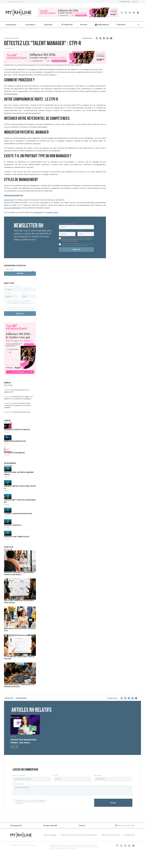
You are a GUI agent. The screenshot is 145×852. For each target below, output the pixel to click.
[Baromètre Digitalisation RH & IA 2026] (7, 437)
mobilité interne (52, 212)
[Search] (138, 25)
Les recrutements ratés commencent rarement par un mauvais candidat (17, 405)
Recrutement (14, 38)
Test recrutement (21, 698)
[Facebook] (121, 12)
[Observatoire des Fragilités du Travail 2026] (7, 426)
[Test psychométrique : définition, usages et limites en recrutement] (20, 645)
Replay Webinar (103, 24)
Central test (9, 698)
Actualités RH (11, 25)
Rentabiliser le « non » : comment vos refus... (17, 537)
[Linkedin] (134, 12)
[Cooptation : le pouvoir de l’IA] (7, 521)
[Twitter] (126, 12)
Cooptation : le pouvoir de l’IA (12, 525)
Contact (134, 1)
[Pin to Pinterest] (104, 38)
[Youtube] (138, 12)
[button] (12, 747)
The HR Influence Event (21, 412)
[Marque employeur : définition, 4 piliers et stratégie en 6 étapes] (20, 617)
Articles (6, 38)
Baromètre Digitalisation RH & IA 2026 (15, 441)
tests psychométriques (12, 208)
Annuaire (83, 24)
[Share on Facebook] (96, 38)
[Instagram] (130, 12)
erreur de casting (11, 94)
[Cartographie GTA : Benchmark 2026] (7, 449)
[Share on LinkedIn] (107, 38)
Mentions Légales (50, 835)
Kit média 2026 (129, 835)
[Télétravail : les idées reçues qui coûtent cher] (7, 510)
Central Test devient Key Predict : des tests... (23, 741)
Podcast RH (121, 24)
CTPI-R (56, 108)
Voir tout (7, 385)
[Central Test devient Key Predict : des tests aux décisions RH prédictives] (25, 725)
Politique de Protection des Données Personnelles (79, 835)
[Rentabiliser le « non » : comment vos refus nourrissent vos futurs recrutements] (7, 533)
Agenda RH (68, 24)
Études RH (48, 25)
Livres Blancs (30, 25)
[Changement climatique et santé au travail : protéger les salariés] (7, 482)
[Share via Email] (111, 38)
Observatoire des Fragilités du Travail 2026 (17, 430)
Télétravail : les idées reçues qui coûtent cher (18, 514)
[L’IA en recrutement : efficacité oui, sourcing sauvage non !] (7, 496)
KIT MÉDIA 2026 (124, 1)
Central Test (8, 200)
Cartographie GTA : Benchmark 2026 (14, 453)
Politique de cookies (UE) (110, 835)
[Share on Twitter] (100, 38)
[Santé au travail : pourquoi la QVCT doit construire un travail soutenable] (20, 589)
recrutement (37, 212)
